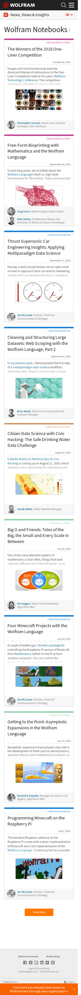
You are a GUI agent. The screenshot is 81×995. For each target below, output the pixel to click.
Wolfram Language (19, 174)
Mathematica (22, 654)
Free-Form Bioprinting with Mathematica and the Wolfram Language (35, 151)
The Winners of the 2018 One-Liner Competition (35, 52)
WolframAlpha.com (28, 971)
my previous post (21, 363)
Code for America (18, 459)
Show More (39, 912)
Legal (31, 968)
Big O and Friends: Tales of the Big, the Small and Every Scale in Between (38, 535)
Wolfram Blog (53, 956)
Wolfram (13, 981)
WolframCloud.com (49, 971)
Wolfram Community (28, 956)
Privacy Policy (42, 968)
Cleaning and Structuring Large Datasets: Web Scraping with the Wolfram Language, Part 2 (37, 343)
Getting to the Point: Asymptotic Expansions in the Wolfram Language (37, 727)
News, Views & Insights (29, 14)
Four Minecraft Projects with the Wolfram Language (37, 628)
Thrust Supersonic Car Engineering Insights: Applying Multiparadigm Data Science (35, 247)
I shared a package (48, 645)
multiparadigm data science (31, 367)
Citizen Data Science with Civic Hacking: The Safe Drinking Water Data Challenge (38, 439)
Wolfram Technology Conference (36, 78)
